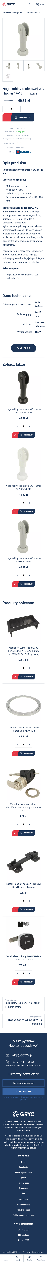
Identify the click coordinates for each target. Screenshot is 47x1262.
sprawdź (27, 139)
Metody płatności (23, 1210)
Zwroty (23, 1178)
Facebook (25, 1230)
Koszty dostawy (23, 1205)
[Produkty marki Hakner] (23, 152)
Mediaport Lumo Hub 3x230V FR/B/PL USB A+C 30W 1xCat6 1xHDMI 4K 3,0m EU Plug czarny (24, 650)
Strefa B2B (23, 1199)
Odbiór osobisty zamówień (23, 1215)
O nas (23, 1162)
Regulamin (23, 1167)
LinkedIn (25, 1240)
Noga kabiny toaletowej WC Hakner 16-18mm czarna (23, 411)
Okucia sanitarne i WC (33, 13)
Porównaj (7, 117)
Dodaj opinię (23, 348)
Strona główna (17, 13)
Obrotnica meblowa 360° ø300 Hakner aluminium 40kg (24, 729)
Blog (23, 1193)
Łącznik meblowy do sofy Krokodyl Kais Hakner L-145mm (23, 885)
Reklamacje (23, 1188)
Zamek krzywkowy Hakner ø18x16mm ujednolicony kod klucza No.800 (23, 807)
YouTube (25, 1235)
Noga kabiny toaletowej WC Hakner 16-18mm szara (23, 560)
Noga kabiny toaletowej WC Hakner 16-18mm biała (23, 487)
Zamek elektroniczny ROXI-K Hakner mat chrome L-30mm (23, 958)
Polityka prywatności (23, 1172)
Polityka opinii (23, 1183)
